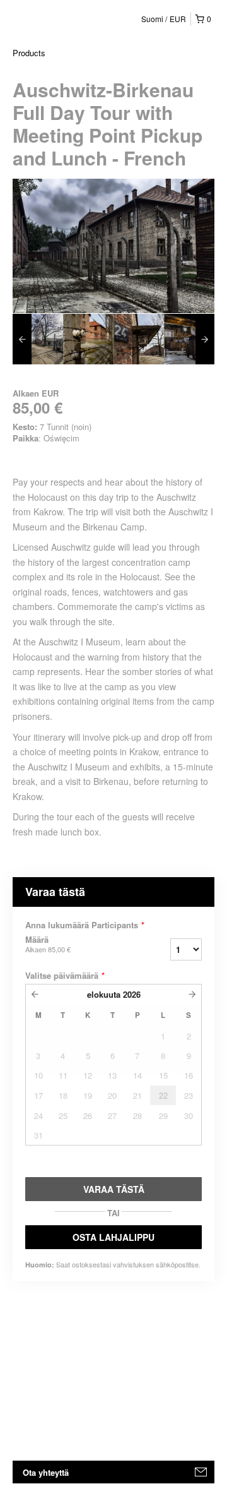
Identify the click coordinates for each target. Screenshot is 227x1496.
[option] (38, 339)
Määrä (48, 944)
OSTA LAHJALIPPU (113, 1237)
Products (29, 53)
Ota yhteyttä (46, 1472)
